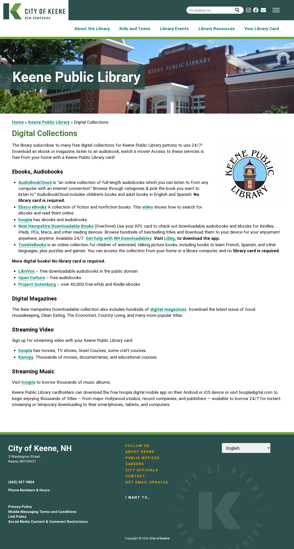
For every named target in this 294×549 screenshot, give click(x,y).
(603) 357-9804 (21, 482)
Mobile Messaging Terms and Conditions (42, 511)
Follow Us (137, 445)
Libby (169, 238)
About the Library (92, 28)
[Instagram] (248, 10)
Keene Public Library (49, 122)
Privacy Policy (20, 506)
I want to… (137, 497)
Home (18, 122)
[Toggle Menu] (276, 10)
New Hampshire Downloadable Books (55, 226)
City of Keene (160, 538)
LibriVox (26, 271)
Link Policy (17, 516)
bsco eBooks (34, 207)
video (147, 207)
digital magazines (168, 309)
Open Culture (31, 277)
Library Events (174, 28)
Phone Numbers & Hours (29, 490)
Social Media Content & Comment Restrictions (48, 521)
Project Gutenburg (37, 284)
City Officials (141, 470)
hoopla (25, 219)
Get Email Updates (146, 482)
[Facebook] (255, 10)
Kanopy (25, 357)
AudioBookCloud (35, 182)
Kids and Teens (134, 28)
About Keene (139, 451)
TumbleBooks (32, 244)
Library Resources (216, 28)
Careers (134, 464)
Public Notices (142, 458)
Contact (135, 476)
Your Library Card (261, 28)
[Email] (263, 10)
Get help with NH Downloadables (119, 238)
